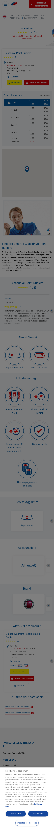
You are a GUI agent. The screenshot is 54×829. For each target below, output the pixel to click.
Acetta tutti (38, 814)
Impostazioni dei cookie (27, 823)
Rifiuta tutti (16, 814)
